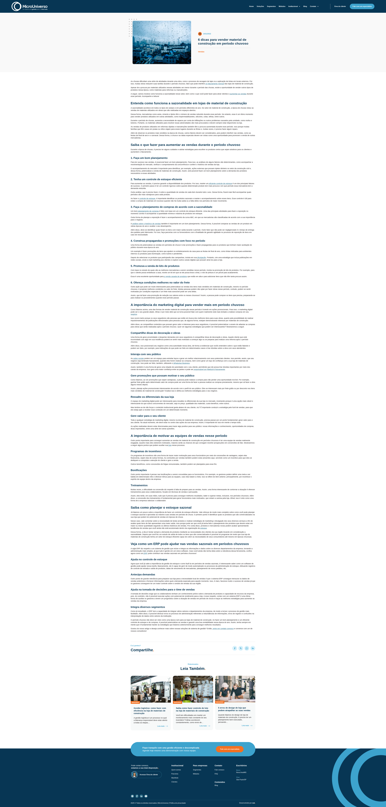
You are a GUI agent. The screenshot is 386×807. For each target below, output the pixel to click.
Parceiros (174, 774)
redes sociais (138, 358)
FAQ (216, 774)
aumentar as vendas (238, 94)
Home (251, 6)
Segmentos (271, 6)
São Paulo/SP (241, 779)
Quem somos (176, 770)
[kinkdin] (141, 796)
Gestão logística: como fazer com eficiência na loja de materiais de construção (150, 710)
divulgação (201, 258)
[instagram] (132, 796)
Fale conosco (219, 770)
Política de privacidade (177, 803)
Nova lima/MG (241, 772)
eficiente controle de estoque (220, 184)
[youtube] (146, 796)
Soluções (260, 6)
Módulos (282, 6)
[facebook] (137, 796)
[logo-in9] (253, 803)
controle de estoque (147, 198)
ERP (145, 553)
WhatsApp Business (181, 363)
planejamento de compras (148, 211)
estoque (203, 528)
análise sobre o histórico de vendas (146, 224)
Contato (313, 6)
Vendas (201, 52)
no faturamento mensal (214, 84)
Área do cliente (340, 6)
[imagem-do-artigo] (151, 689)
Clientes (174, 782)
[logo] (30, 6)
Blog (305, 6)
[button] (234, 648)
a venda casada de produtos (175, 276)
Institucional (293, 6)
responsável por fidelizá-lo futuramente (209, 369)
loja (170, 445)
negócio (134, 314)
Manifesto (174, 778)
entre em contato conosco (223, 629)
